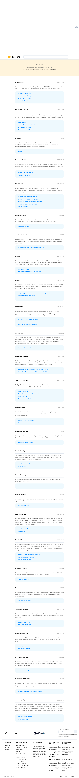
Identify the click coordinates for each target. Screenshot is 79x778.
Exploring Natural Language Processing (29, 554)
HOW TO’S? (19, 751)
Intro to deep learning (24, 648)
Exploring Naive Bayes (24, 528)
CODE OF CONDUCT (21, 767)
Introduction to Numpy (24, 95)
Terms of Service (64, 736)
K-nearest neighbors (23, 579)
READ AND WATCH (20, 745)
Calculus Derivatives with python (27, 124)
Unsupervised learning (24, 600)
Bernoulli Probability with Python (27, 204)
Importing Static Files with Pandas (28, 324)
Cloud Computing (23, 719)
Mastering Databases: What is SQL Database (31, 298)
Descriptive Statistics (24, 175)
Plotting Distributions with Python (28, 199)
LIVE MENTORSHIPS (21, 763)
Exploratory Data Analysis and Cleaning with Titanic (33, 369)
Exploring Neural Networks (26, 646)
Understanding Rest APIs (25, 347)
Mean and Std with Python (25, 172)
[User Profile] (76, 27)
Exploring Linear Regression (26, 420)
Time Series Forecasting (24, 624)
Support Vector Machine (25, 559)
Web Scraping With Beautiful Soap (28, 319)
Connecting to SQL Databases (26, 295)
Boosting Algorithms (23, 505)
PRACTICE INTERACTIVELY (22, 747)
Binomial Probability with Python (27, 196)
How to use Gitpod (23, 269)
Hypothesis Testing (23, 226)
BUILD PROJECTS (20, 749)
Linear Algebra (22, 122)
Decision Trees (22, 466)
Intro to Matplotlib (23, 100)
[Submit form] (75, 731)
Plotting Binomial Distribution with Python (30, 201)
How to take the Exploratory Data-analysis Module (33, 371)
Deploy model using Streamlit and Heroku (30, 691)
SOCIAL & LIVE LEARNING (22, 765)
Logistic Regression (23, 391)
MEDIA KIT (7, 749)
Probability (21, 151)
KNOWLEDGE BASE (20, 753)
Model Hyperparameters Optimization (29, 393)
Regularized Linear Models (25, 442)
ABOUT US (7, 745)
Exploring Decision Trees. (25, 463)
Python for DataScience (24, 93)
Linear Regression (23, 422)
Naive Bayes (21, 531)
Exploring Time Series (24, 622)
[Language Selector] (71, 27)
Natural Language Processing (26, 557)
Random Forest (22, 486)
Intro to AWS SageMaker (25, 716)
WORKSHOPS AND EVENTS (22, 760)
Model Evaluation (23, 396)
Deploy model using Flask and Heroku (29, 670)
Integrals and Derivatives (25, 127)
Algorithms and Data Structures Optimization (31, 247)
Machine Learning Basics (25, 398)
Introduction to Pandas (24, 98)
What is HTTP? (22, 322)
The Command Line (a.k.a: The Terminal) (29, 271)
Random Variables (23, 206)
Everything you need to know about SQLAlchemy (32, 293)
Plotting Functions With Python (27, 129)
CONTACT (7, 747)
